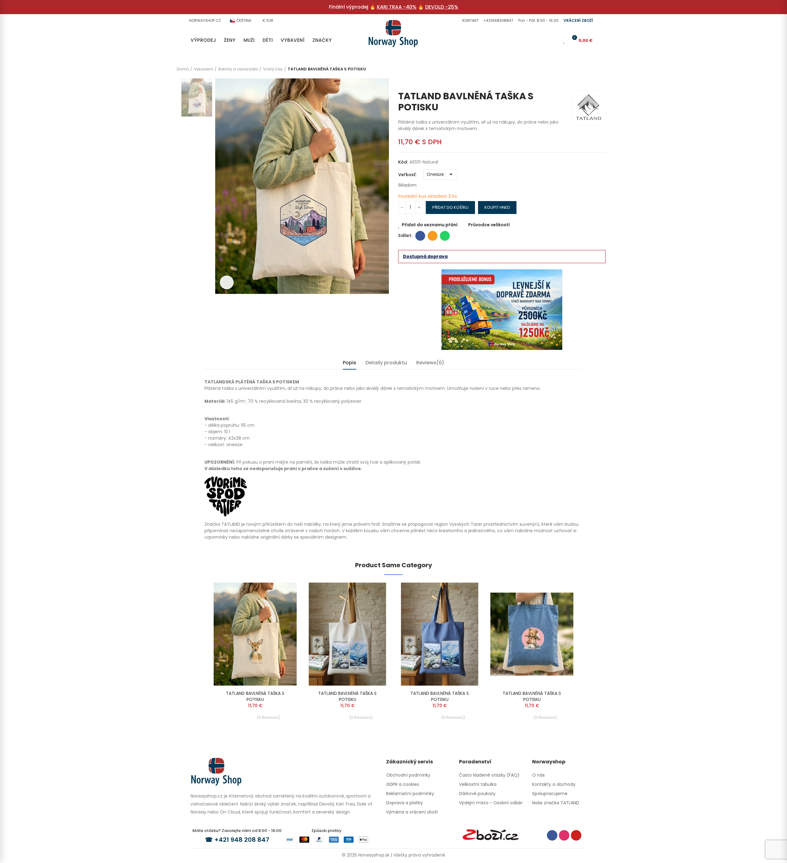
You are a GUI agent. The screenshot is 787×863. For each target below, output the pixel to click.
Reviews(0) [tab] (430, 362)
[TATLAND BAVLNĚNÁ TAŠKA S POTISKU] (255, 634)
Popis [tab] (349, 362)
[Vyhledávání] (545, 40)
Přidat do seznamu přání (429, 225)
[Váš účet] (555, 40)
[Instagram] (564, 835)
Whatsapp (445, 236)
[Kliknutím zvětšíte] (227, 282)
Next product (601, 81)
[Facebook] (552, 835)
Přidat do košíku (450, 207)
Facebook (420, 236)
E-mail (432, 236)
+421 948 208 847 (241, 839)
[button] (469, 20)
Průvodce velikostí (489, 225)
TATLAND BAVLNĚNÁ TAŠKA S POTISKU (255, 696)
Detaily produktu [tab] (386, 362)
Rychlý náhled (281, 605)
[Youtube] (576, 835)
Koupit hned (497, 207)
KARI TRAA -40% (397, 6)
